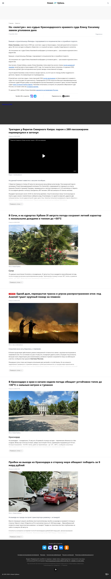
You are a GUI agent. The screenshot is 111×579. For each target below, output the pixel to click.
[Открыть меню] (3, 3)
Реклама (42, 555)
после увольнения (49, 78)
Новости (17, 23)
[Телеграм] (35, 96)
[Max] (50, 547)
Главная (11, 23)
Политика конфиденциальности (84, 555)
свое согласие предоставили (23, 84)
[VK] (61, 547)
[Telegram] (44, 547)
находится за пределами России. (47, 90)
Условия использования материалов (28, 555)
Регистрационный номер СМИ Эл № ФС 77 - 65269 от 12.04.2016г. (64, 561)
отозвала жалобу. (33, 87)
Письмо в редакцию (68, 555)
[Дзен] (66, 96)
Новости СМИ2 (7, 104)
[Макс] (31, 96)
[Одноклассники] (67, 547)
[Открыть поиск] (108, 3)
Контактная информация (54, 555)
